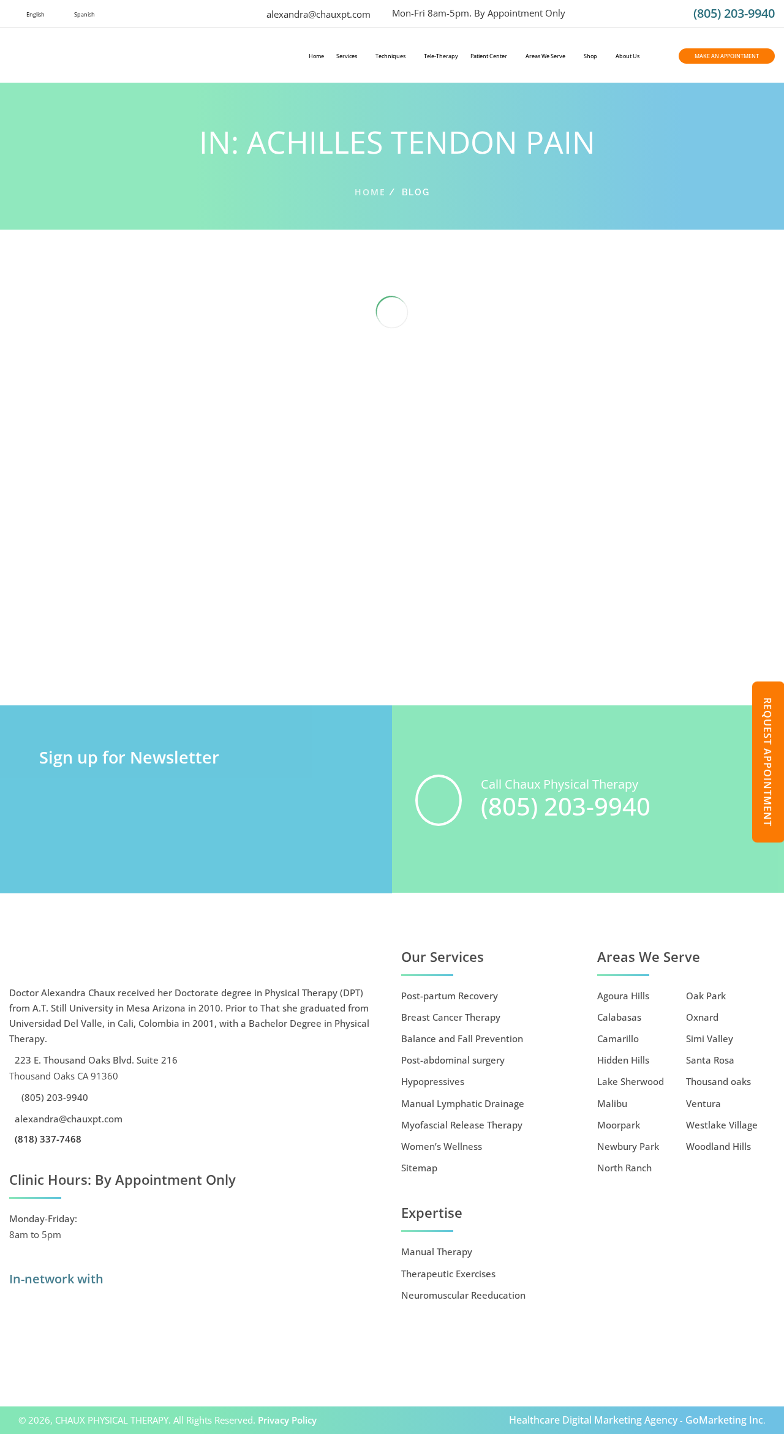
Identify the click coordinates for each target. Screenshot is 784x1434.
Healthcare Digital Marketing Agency (593, 1420)
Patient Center (488, 56)
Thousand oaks (718, 1081)
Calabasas (619, 1017)
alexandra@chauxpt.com (317, 14)
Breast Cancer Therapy (450, 1017)
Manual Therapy (436, 1251)
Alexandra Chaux (95, 645)
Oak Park (706, 995)
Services (346, 56)
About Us (627, 56)
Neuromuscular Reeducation (463, 1295)
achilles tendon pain (105, 661)
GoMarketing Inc (724, 1420)
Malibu (612, 1103)
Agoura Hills (623, 995)
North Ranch (624, 1168)
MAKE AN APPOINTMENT (727, 56)
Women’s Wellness (441, 1146)
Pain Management (235, 661)
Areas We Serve (545, 56)
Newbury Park (628, 1146)
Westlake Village (722, 1125)
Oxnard (702, 1017)
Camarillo (618, 1038)
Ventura (703, 1103)
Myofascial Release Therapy (461, 1125)
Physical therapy (303, 661)
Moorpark (618, 1125)
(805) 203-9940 (734, 13)
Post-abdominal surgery (453, 1060)
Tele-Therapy (441, 56)
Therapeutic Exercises (48, 677)
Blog (154, 661)
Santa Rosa (710, 1060)
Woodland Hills (718, 1146)
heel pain (181, 661)
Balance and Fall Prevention (462, 1038)
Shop (590, 56)
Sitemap (419, 1168)
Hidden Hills (623, 1060)
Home (316, 56)
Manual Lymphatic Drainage (462, 1103)
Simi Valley (709, 1038)
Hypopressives (432, 1081)
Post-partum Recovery (449, 995)
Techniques (390, 56)
